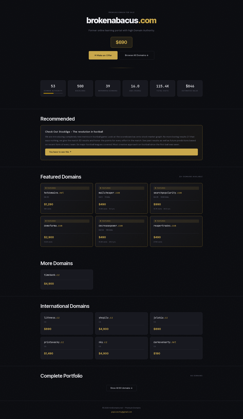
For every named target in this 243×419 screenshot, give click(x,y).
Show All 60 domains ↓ (121, 388)
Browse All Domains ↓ (136, 55)
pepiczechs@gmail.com (121, 412)
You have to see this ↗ (60, 152)
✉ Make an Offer (103, 55)
